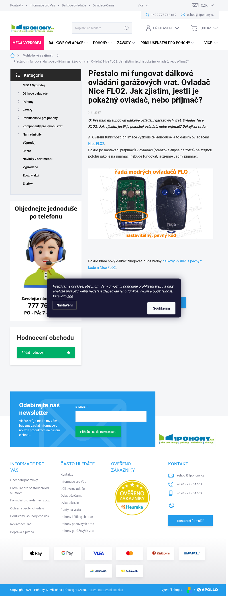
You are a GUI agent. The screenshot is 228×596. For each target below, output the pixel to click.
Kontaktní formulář (190, 521)
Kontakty (16, 5)
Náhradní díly (32, 134)
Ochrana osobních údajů (27, 508)
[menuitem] (27, 43)
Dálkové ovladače (74, 5)
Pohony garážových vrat (77, 531)
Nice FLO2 (96, 144)
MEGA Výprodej (34, 85)
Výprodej (29, 142)
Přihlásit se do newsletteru (98, 432)
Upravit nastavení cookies (105, 590)
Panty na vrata (71, 509)
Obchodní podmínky (24, 480)
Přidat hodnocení (33, 352)
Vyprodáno (30, 167)
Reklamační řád (21, 524)
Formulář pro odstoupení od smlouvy (29, 490)
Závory (27, 110)
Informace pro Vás (42, 5)
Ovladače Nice (70, 503)
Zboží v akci (31, 175)
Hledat (126, 28)
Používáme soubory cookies (29, 516)
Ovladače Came (103, 5)
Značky (28, 183)
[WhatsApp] (171, 504)
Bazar (27, 151)
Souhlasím (161, 308)
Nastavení (65, 305)
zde (70, 296)
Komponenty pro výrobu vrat (43, 126)
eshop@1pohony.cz (190, 475)
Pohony (28, 101)
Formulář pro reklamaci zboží (30, 500)
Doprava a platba (22, 532)
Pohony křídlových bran (77, 517)
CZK (204, 5)
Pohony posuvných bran (77, 524)
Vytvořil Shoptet (172, 590)
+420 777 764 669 (189, 484)
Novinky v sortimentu (38, 159)
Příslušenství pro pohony (40, 118)
